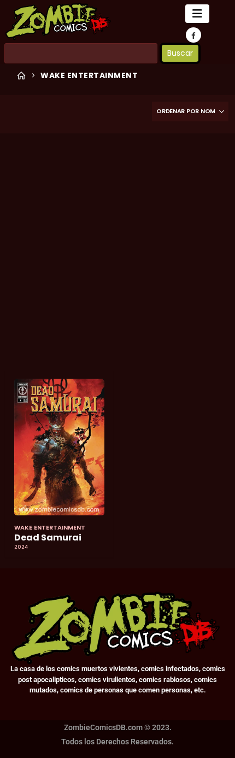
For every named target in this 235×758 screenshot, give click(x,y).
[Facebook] (193, 35)
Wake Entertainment (49, 527)
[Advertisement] (117, 252)
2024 (21, 547)
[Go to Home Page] (21, 75)
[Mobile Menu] (197, 13)
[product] (59, 447)
